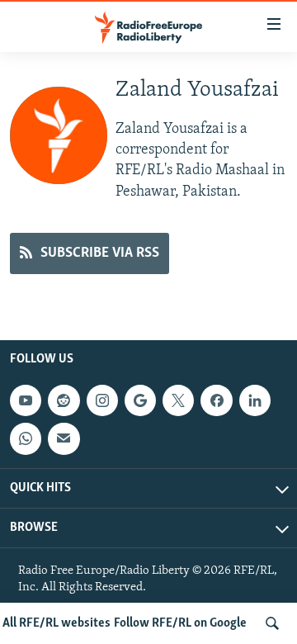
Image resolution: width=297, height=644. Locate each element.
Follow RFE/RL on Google (180, 623)
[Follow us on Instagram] (102, 400)
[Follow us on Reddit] (63, 400)
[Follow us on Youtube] (25, 400)
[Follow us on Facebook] (216, 400)
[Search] (272, 623)
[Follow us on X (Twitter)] (178, 400)
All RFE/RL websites (56, 623)
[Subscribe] (63, 438)
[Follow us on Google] (140, 400)
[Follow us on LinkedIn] (255, 400)
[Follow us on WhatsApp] (25, 438)
